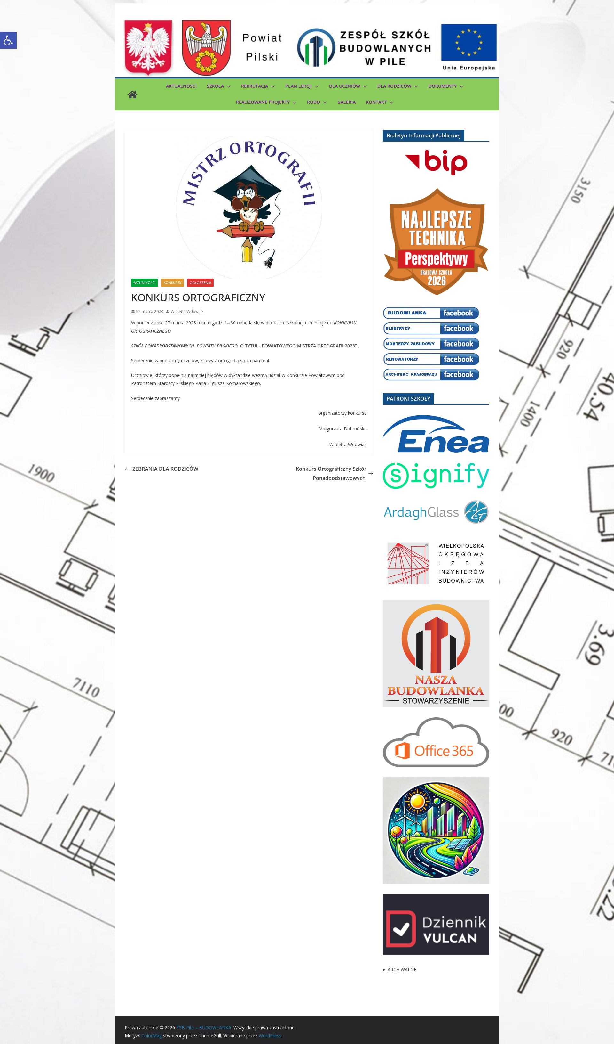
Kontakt (376, 102)
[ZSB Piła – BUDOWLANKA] (132, 94)
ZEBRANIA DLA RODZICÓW (165, 468)
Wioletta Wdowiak (187, 311)
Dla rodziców (394, 86)
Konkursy (172, 283)
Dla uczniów (344, 86)
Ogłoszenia (200, 283)
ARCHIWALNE (402, 970)
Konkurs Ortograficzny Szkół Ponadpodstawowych (331, 473)
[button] (8, 40)
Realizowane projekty (263, 102)
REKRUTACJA (254, 86)
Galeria (346, 102)
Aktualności (181, 86)
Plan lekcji (298, 86)
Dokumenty (443, 86)
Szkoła (215, 86)
